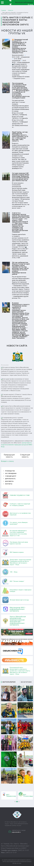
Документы (9, 481)
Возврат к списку (7, 461)
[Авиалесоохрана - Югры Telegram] (10, 4)
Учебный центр (10, 476)
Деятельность (10, 478)
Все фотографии (26, 682)
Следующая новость (25, 456)
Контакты (8, 484)
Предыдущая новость (9, 456)
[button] (15, 801)
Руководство (10, 471)
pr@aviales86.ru (16, 832)
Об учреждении (10, 473)
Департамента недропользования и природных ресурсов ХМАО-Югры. (17, 444)
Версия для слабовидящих (24, 2)
